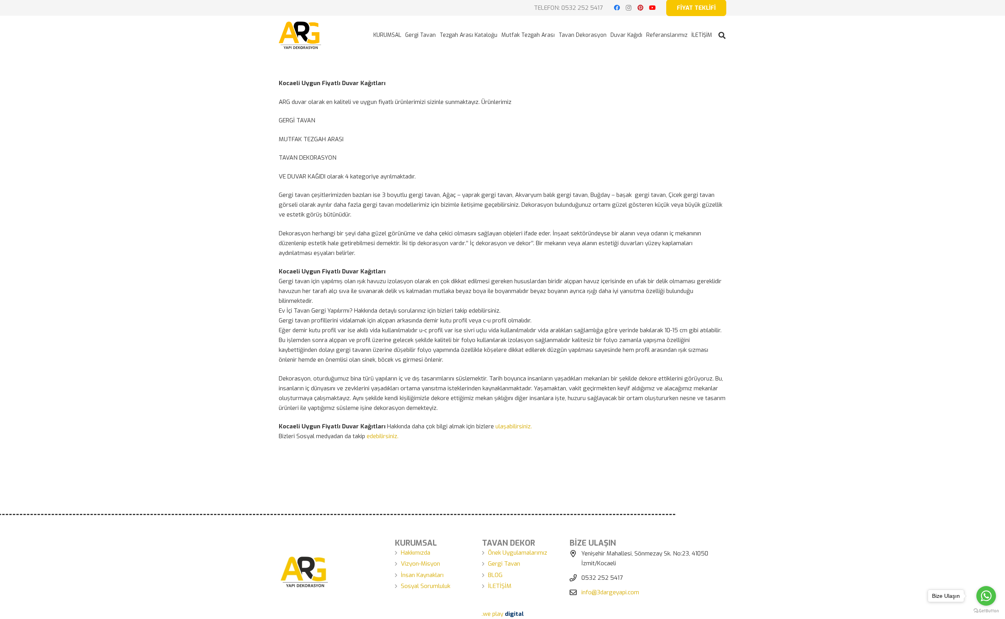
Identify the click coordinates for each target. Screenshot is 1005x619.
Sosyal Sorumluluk (425, 586)
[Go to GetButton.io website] (986, 611)
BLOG (495, 575)
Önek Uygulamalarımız (517, 553)
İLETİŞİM (500, 586)
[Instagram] (628, 8)
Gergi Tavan (504, 564)
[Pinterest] (640, 8)
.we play (503, 614)
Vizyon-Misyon (420, 564)
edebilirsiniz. (382, 436)
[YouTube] (652, 8)
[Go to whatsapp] (986, 596)
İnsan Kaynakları (422, 575)
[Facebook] (617, 8)
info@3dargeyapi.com (610, 592)
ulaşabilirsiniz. (513, 426)
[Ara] (722, 35)
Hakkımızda (415, 553)
